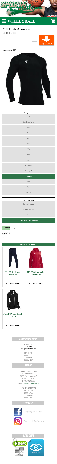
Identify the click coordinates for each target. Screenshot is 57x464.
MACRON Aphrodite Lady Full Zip (36, 273)
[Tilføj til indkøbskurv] (43, 40)
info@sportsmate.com (31, 383)
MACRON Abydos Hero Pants (13, 273)
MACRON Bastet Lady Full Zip (13, 315)
